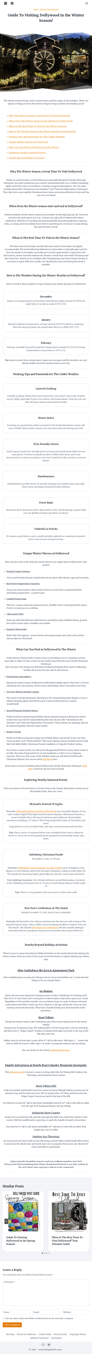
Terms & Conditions (26, 1334)
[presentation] (23, 1211)
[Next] (86, 1221)
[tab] (42, 1253)
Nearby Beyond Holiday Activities (26, 158)
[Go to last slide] (6, 1221)
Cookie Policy (44, 1334)
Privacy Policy (60, 1334)
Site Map (10, 1334)
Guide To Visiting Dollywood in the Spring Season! (20, 1240)
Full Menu (47, 759)
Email (36, 1312)
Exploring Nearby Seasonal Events (27, 152)
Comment (9, 1282)
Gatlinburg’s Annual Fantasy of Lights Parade (40, 868)
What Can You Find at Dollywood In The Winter (34, 147)
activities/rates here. (60, 1050)
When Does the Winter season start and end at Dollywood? (41, 121)
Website (67, 1312)
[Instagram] (5, 3)
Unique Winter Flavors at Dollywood (28, 142)
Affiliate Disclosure (39, 1338)
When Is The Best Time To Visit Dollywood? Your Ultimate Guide (67, 1240)
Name (6, 1312)
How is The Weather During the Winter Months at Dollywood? (42, 131)
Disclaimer (56, 1338)
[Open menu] (86, 3)
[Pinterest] (12, 3)
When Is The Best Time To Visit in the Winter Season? (38, 126)
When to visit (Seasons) (49, 9)
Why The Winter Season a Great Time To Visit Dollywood (39, 115)
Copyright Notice (77, 1334)
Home (35, 9)
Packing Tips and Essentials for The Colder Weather (37, 137)
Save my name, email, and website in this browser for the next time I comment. (39, 1318)
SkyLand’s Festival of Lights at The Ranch (36, 811)
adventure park (17, 1072)
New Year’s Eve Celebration (45, 927)
